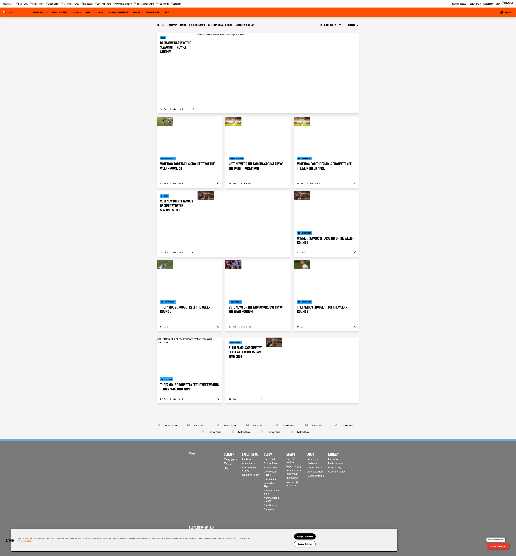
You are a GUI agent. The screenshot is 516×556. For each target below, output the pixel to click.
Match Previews (245, 25)
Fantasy (172, 25)
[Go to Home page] (14, 12)
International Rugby (220, 25)
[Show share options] (193, 109)
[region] (204, 540)
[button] (10, 541)
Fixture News (197, 25)
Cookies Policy (27, 541)
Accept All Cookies (305, 536)
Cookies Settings (305, 544)
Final (183, 25)
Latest (160, 25)
